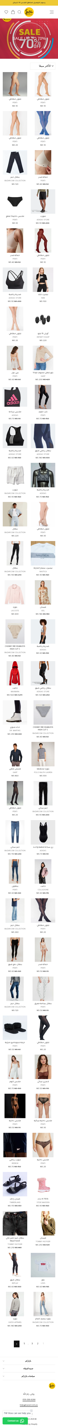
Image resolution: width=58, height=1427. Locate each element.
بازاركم (28, 1361)
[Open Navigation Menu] (51, 12)
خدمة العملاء (28, 1368)
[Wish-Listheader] (6, 12)
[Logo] (29, 12)
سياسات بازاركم (28, 1376)
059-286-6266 (29, 1400)
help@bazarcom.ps (29, 1405)
